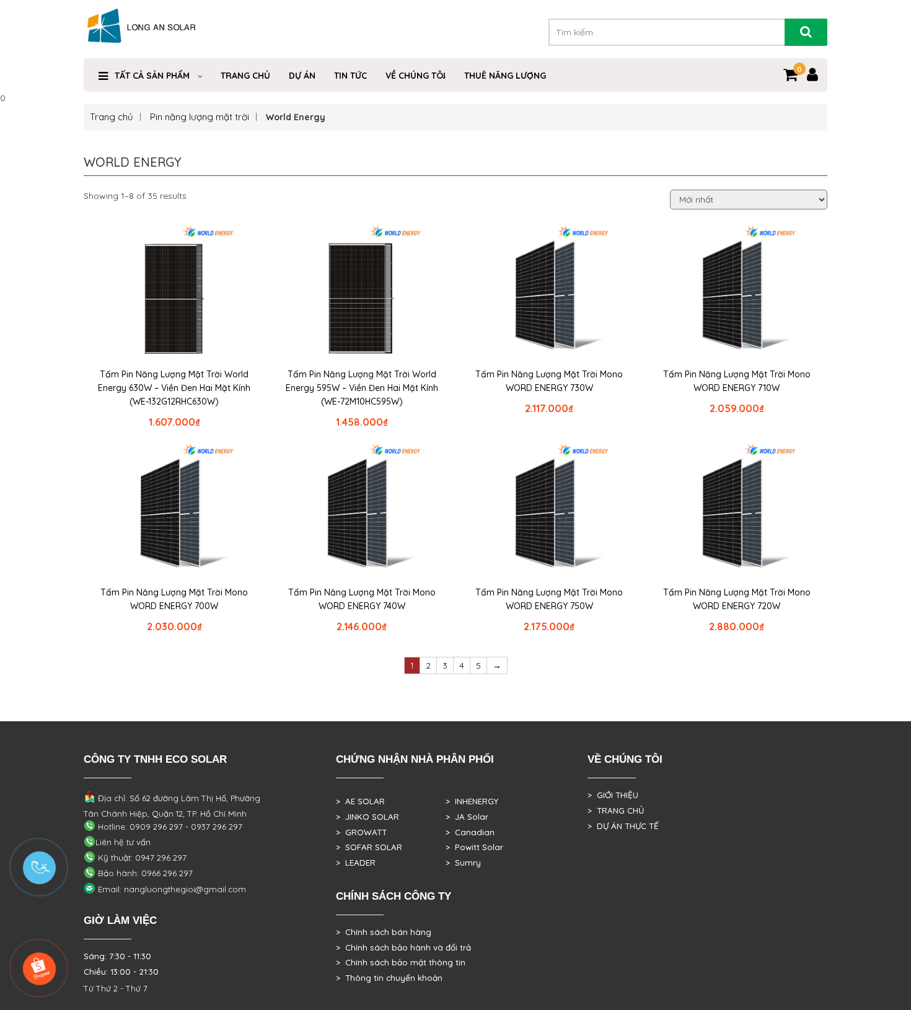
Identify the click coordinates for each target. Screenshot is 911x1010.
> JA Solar (467, 817)
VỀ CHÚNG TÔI (415, 75)
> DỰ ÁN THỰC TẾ (623, 826)
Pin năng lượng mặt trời (199, 117)
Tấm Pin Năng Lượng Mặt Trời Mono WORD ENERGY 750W (549, 599)
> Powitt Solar (474, 847)
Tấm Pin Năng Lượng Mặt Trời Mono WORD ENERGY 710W (737, 381)
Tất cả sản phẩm (152, 75)
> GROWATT (361, 832)
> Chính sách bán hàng (383, 932)
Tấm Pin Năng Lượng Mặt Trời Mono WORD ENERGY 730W (549, 381)
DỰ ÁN (302, 75)
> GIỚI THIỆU (613, 795)
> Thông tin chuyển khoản (389, 978)
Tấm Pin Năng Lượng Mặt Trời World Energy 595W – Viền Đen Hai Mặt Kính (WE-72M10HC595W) (362, 388)
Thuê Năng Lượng (505, 75)
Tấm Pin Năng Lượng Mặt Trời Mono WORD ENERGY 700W (174, 599)
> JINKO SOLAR (367, 817)
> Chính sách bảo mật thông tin (400, 962)
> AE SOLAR (360, 801)
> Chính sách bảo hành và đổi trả (403, 947)
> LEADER (356, 862)
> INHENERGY (472, 801)
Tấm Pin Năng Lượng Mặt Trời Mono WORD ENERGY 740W (362, 599)
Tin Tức (350, 75)
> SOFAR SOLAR (369, 847)
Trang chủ (245, 75)
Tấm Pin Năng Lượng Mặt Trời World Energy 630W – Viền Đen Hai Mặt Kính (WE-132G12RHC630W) (174, 388)
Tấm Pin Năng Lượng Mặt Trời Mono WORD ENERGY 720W (737, 599)
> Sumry (463, 862)
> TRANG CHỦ (616, 810)
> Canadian (470, 832)
